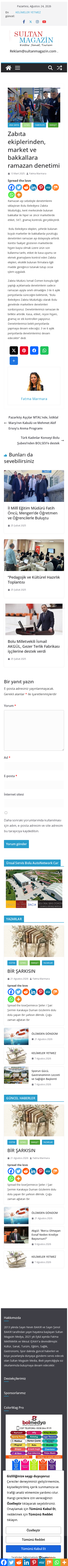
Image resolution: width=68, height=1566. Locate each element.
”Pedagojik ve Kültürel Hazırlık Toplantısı (34, 580)
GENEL (27, 125)
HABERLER (40, 125)
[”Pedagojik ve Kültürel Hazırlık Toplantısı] (34, 542)
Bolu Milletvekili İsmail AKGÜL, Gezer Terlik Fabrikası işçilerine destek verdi (34, 646)
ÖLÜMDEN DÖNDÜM (45, 1033)
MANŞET (53, 125)
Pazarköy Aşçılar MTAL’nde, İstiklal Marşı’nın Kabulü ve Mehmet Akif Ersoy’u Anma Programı (33, 422)
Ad (7, 757)
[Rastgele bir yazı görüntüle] (59, 67)
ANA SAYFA (14, 125)
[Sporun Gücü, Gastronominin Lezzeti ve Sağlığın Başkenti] (16, 1078)
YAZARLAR (48, 963)
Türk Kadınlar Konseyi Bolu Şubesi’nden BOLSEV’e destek (38, 440)
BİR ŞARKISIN (21, 971)
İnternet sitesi (14, 794)
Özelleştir (33, 1530)
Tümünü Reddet (33, 1540)
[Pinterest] (41, 187)
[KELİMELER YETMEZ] (16, 1055)
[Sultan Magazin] (8, 67)
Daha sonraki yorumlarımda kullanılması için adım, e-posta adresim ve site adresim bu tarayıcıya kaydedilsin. (33, 825)
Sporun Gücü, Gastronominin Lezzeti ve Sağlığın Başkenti (46, 1075)
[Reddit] (26, 187)
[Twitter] (18, 187)
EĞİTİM (12, 963)
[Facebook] (11, 187)
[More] (18, 194)
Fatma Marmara (37, 173)
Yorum (10, 706)
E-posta (10, 776)
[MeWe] (48, 187)
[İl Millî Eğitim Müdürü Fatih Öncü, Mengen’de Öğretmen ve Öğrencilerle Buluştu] (34, 473)
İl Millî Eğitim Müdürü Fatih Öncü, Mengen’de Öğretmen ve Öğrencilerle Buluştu (32, 512)
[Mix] (55, 187)
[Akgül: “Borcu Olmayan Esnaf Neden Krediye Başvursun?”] (16, 1237)
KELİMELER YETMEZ (28, 12)
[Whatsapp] (11, 194)
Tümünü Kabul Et (33, 1549)
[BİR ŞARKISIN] (34, 941)
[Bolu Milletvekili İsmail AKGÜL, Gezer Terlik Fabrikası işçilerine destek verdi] (34, 606)
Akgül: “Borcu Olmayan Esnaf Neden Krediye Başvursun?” (46, 1234)
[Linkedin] (33, 187)
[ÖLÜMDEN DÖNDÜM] (16, 1036)
